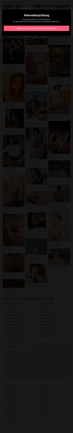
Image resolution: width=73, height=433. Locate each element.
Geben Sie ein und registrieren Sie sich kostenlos (36, 28)
